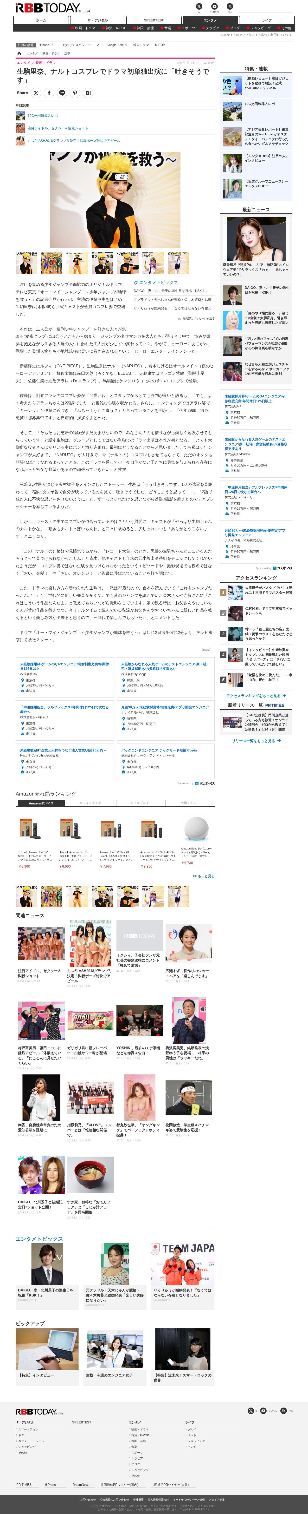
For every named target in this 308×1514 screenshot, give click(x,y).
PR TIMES (24, 1485)
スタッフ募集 (217, 1499)
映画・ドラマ (85, 28)
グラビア (212, 28)
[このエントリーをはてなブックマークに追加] (88, 93)
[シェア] (49, 93)
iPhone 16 (46, 45)
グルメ (192, 1429)
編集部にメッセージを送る (199, 318)
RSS (291, 1411)
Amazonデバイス (41, 803)
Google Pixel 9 (117, 45)
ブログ (235, 28)
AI (98, 45)
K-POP (160, 45)
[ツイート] (36, 93)
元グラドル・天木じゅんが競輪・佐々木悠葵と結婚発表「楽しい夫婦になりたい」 (196, 300)
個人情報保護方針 (158, 1499)
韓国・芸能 (145, 28)
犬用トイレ (188, 803)
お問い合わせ (88, 1499)
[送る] (62, 93)
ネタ (21, 1435)
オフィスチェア (90, 803)
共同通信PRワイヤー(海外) (170, 1485)
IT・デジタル (98, 20)
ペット (192, 1435)
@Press (50, 1485)
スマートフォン (28, 1429)
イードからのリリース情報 (189, 1499)
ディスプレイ (139, 803)
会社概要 (138, 1499)
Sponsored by (185, 783)
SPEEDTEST (154, 20)
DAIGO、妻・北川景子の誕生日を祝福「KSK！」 (171, 291)
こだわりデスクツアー (75, 45)
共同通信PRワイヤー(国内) (119, 1485)
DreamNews (81, 1485)
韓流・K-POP (116, 28)
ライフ (267, 20)
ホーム (41, 20)
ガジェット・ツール (31, 1441)
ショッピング (260, 28)
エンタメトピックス (158, 282)
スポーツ (188, 28)
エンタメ (210, 20)
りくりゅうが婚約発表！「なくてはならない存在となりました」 (182, 308)
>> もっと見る (204, 876)
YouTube (273, 1411)
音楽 (167, 28)
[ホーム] (19, 53)
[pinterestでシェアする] (75, 93)
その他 (286, 28)
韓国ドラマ (141, 45)
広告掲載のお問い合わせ (114, 1499)
